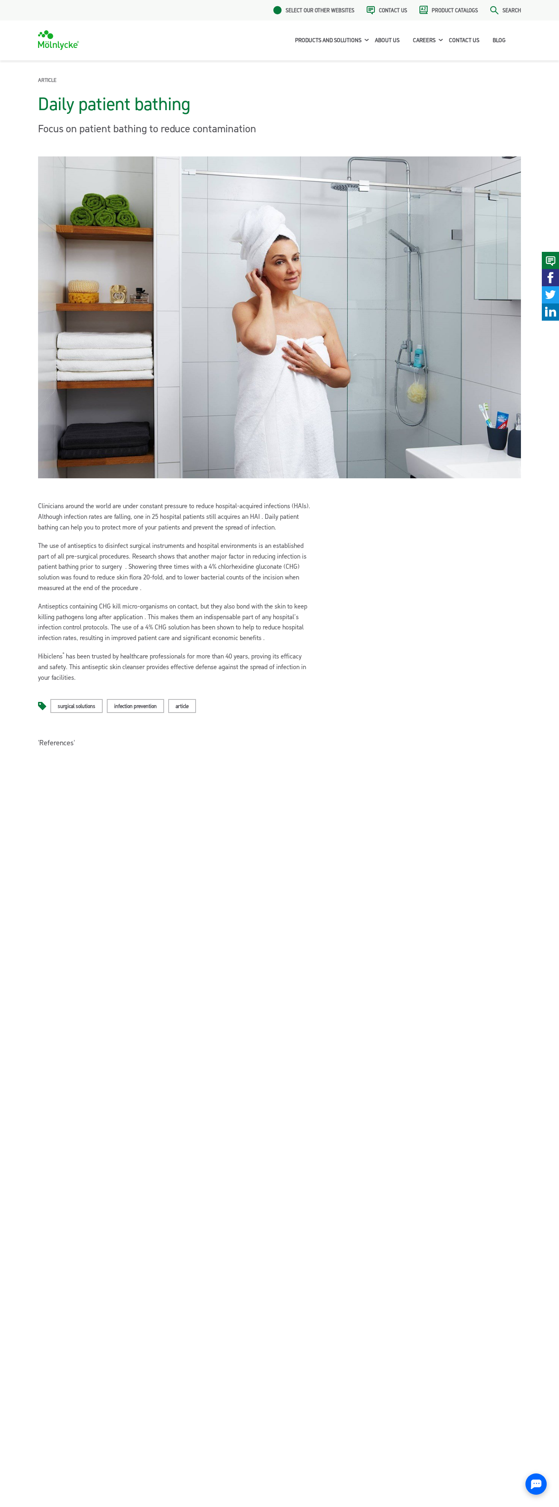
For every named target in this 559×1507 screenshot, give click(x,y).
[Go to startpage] (58, 40)
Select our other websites (320, 10)
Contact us (393, 10)
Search (512, 10)
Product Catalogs (455, 10)
